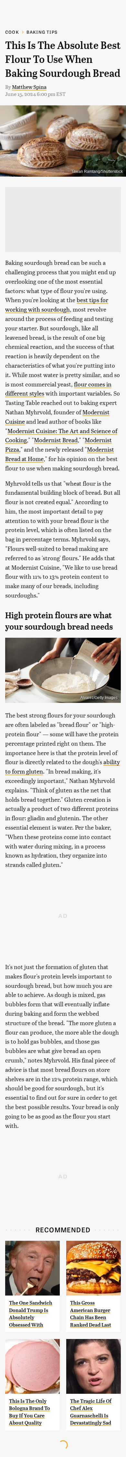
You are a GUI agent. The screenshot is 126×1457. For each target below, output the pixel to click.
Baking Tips (42, 32)
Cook (12, 32)
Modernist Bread (56, 440)
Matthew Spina (29, 86)
